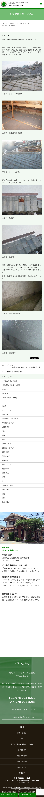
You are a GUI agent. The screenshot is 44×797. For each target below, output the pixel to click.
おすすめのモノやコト (9, 381)
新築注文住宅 (6, 464)
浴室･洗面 (5, 473)
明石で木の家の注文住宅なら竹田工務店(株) (26, 788)
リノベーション (7, 410)
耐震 (3, 494)
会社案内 (22, 773)
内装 (3, 431)
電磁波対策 (5, 502)
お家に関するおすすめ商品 (11, 385)
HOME (22, 727)
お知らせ (11, 23)
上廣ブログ (5, 414)
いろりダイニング (8, 365)
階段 (3, 498)
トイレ (4, 402)
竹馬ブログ (5, 490)
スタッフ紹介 (22, 733)
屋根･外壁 (5, 452)
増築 (3, 439)
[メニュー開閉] (41, 4)
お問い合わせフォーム (9, 795)
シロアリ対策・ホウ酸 (9, 398)
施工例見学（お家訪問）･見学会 (22, 744)
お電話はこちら (27, 795)
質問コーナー (22, 761)
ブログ (16, 23)
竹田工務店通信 (7, 485)
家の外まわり (6, 444)
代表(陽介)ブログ (8, 423)
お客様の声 (22, 750)
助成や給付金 (22, 756)
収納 (3, 435)
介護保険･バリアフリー (10, 419)
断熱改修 (5, 460)
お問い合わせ (22, 767)
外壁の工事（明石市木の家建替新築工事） (27, 367)
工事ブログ (22, 23)
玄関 (3, 477)
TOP (3, 23)
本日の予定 (5, 469)
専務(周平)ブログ (8, 448)
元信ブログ (5, 427)
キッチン (5, 393)
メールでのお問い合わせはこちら (22, 717)
